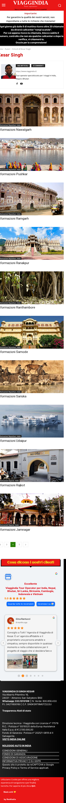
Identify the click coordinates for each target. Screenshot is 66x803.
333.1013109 (22, 701)
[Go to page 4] (34, 676)
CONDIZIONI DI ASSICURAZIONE (20, 757)
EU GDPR (36, 761)
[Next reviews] (58, 643)
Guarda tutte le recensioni (20, 604)
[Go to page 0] (19, 676)
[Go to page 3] (30, 676)
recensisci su (44, 604)
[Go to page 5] (38, 676)
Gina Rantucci (23, 619)
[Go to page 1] (22, 675)
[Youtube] (21, 83)
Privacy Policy (10, 767)
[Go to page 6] (42, 676)
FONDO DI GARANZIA (13, 754)
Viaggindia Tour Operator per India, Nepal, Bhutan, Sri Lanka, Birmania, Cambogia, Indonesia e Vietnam (31, 591)
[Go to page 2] (27, 676)
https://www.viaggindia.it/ (26, 71)
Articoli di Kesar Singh (21, 49)
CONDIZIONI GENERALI (14, 750)
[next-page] (25, 544)
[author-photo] (8, 74)
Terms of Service (29, 767)
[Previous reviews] (3, 643)
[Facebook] (17, 83)
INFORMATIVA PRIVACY (15, 761)
